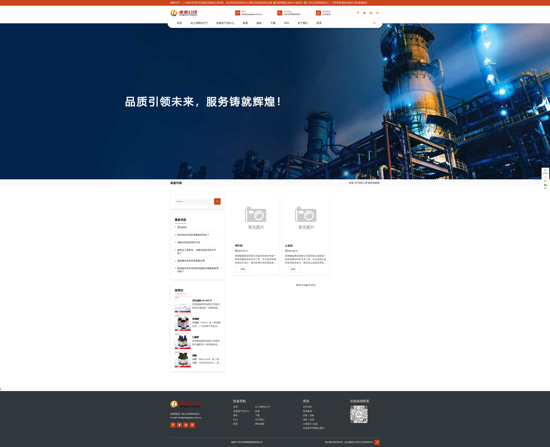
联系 (319, 23)
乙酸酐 (195, 337)
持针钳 (239, 245)
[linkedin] (371, 13)
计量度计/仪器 (310, 424)
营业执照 (181, 227)
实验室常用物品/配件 (314, 428)
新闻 (245, 23)
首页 (179, 23)
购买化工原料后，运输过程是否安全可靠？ (196, 251)
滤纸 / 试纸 (308, 420)
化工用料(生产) (199, 23)
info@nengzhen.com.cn (189, 418)
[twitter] (364, 13)
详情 (242, 269)
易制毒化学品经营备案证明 (191, 261)
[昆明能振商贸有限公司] (191, 12)
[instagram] (377, 13)
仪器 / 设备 (308, 415)
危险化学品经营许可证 (188, 242)
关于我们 (303, 23)
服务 (259, 23)
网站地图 (259, 424)
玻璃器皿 (307, 411)
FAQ (286, 23)
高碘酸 (195, 319)
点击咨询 (326, 14)
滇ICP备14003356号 (334, 442)
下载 (272, 23)
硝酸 (194, 355)
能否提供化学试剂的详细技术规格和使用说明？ (198, 270)
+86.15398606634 (292, 14)
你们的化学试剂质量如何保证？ (193, 235)
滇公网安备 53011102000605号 (358, 442)
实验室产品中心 (225, 23)
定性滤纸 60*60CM (202, 300)
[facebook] (358, 13)
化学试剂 (307, 407)
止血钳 (289, 245)
